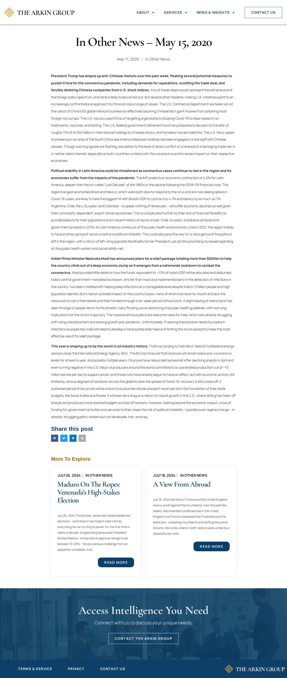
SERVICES (173, 12)
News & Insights (213, 12)
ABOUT (143, 12)
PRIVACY (76, 668)
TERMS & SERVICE (35, 668)
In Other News (98, 475)
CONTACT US (263, 12)
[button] (54, 438)
